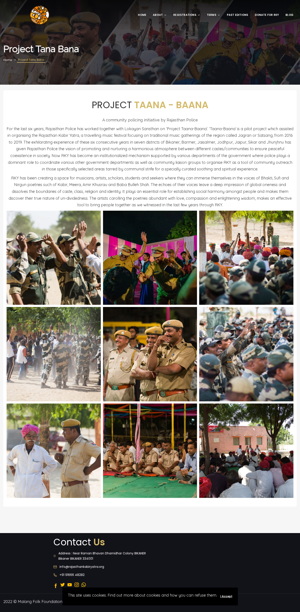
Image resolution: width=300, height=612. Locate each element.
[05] (150, 354)
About (158, 15)
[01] (54, 258)
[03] (246, 258)
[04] (54, 354)
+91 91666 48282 (72, 575)
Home (142, 15)
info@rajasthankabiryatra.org (82, 567)
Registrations (184, 15)
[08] (246, 451)
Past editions (237, 15)
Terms (211, 15)
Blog (289, 15)
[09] (150, 451)
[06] (246, 354)
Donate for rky (267, 15)
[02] (150, 258)
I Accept (226, 596)
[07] (54, 451)
